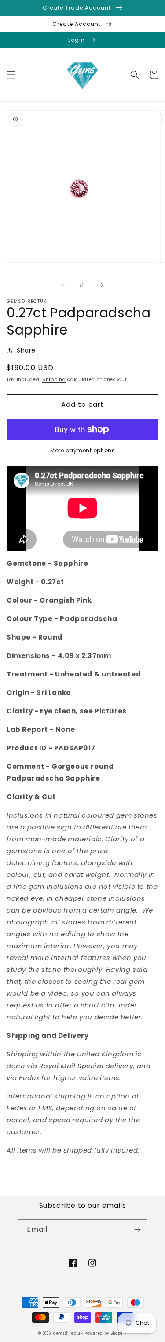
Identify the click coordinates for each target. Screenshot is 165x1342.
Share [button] (26, 350)
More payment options (82, 450)
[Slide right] (102, 285)
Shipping (54, 379)
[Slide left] (63, 285)
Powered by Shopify (105, 1333)
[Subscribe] (137, 1229)
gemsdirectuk (68, 1333)
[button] (11, 74)
